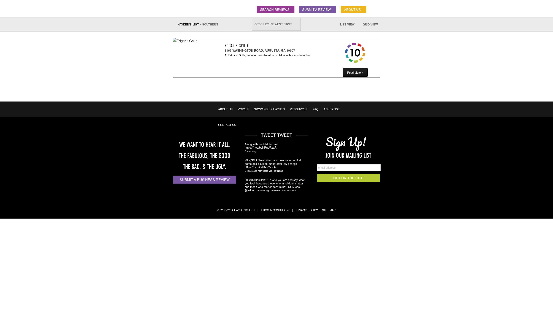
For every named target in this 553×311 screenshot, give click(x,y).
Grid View (372, 24)
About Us (225, 109)
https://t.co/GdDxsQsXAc (261, 167)
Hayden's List (188, 24)
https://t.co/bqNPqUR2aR (260, 147)
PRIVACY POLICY (306, 210)
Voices (243, 109)
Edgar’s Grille (237, 45)
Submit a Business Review (205, 179)
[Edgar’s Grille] (191, 40)
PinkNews (278, 170)
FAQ (315, 109)
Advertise (332, 109)
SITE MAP (329, 210)
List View (349, 24)
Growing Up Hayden (269, 109)
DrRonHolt (290, 190)
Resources (299, 109)
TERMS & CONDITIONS (274, 210)
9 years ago (251, 151)
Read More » (355, 72)
